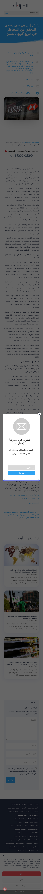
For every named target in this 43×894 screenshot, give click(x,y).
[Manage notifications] (5, 889)
